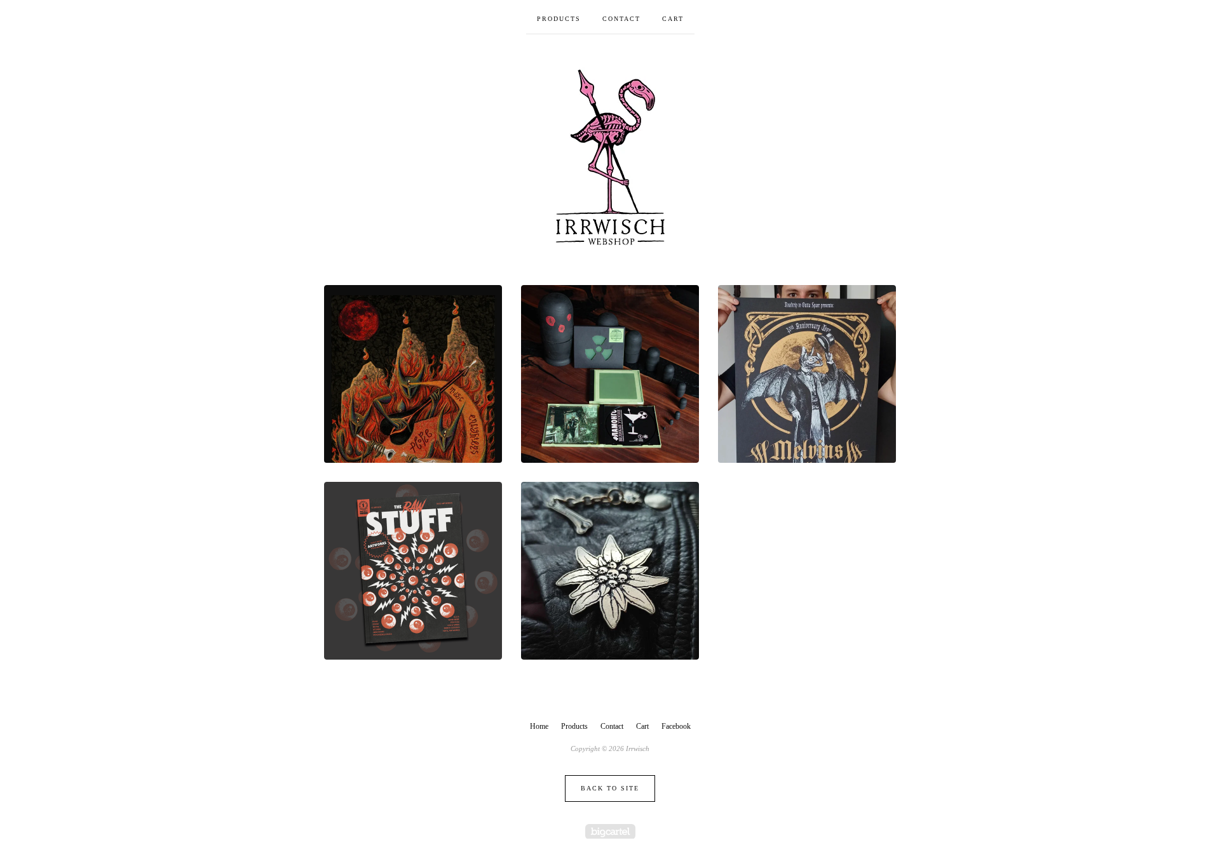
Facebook (676, 726)
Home (539, 726)
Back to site (610, 788)
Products (559, 18)
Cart (673, 18)
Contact (621, 18)
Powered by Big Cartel (610, 831)
